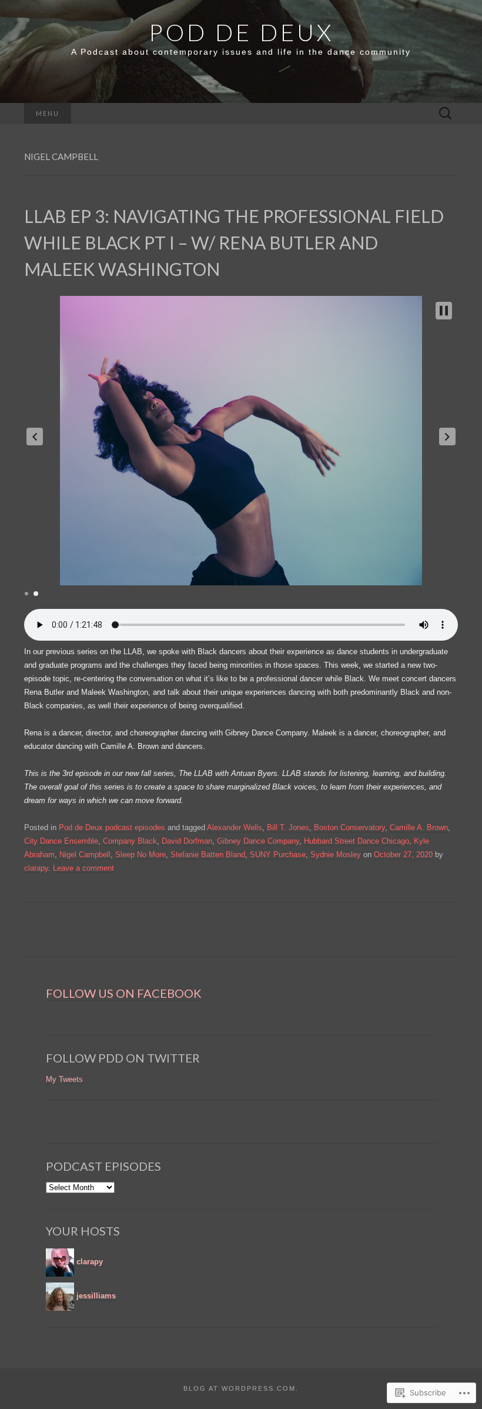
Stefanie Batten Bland (207, 854)
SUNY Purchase (278, 854)
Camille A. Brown (419, 827)
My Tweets (64, 1079)
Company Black (130, 841)
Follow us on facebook (124, 993)
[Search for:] (445, 113)
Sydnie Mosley (335, 854)
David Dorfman (187, 841)
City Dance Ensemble (61, 841)
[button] (34, 436)
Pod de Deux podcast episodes (112, 827)
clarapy (36, 868)
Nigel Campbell (85, 854)
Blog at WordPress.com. (241, 1388)
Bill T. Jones (288, 827)
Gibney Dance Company (258, 841)
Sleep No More (140, 854)
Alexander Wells (234, 827)
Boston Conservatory (349, 827)
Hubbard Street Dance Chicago (356, 841)
